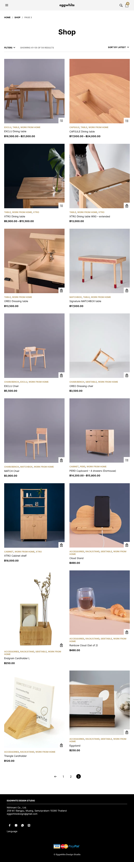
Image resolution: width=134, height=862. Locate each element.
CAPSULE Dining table (82, 131)
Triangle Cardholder (15, 755)
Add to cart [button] (127, 206)
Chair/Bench (11, 382)
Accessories (76, 551)
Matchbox (75, 297)
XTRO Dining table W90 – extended (89, 216)
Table (16, 127)
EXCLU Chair (11, 386)
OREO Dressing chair (81, 386)
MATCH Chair (11, 470)
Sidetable (91, 382)
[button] (7, 5)
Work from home (30, 127)
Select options (61, 121)
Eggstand (74, 745)
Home (7, 17)
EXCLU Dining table (15, 131)
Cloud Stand (76, 558)
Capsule (74, 127)
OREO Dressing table (16, 301)
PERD (82, 466)
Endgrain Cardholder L (17, 658)
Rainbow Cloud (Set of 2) (83, 645)
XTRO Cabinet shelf (15, 555)
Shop (17, 17)
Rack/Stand (92, 551)
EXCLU (7, 127)
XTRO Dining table (14, 216)
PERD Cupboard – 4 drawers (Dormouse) (92, 470)
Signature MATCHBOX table (85, 301)
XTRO (36, 212)
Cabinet (74, 466)
